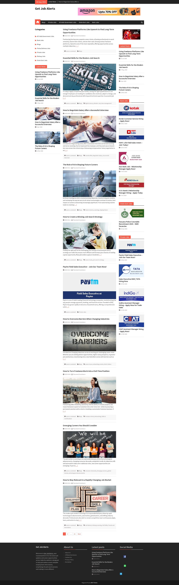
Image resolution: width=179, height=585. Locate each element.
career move (88, 364)
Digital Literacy (89, 103)
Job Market (88, 525)
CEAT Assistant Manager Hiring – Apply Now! (131, 330)
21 (74, 534)
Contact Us (68, 557)
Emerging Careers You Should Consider (80, 425)
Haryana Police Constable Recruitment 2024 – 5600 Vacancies (129, 224)
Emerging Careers (102, 471)
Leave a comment (71, 51)
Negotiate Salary (97, 155)
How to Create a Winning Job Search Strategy (82, 216)
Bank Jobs (95, 22)
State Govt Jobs (84, 22)
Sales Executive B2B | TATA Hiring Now (129, 280)
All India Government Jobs (67, 22)
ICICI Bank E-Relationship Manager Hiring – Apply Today (131, 191)
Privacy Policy (69, 560)
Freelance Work (89, 416)
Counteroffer (88, 155)
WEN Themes (94, 583)
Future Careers (89, 210)
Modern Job (97, 103)
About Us (68, 552)
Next (79, 534)
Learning (96, 210)
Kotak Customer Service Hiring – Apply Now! (131, 120)
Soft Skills (105, 525)
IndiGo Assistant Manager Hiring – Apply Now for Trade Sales (130, 305)
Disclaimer (68, 562)
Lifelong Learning (97, 525)
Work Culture (107, 364)
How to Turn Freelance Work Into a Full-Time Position (86, 371)
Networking (98, 416)
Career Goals (88, 260)
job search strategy (98, 260)
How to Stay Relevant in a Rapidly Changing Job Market (87, 480)
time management (106, 103)
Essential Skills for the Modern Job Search (81, 58)
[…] (77, 46)
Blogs (43, 22)
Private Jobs (52, 22)
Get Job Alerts (45, 9)
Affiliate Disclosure (71, 555)
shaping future (104, 210)
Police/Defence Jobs (43, 48)
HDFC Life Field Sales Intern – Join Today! (131, 144)
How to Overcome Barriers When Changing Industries (86, 319)
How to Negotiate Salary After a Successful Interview (86, 110)
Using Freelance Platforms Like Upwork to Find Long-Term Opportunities (131, 53)
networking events (98, 364)
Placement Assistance (79, 36)
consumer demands (90, 471)
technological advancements (77, 473)
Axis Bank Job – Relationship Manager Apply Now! (130, 168)
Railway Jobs (41, 56)
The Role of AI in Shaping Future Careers (80, 164)
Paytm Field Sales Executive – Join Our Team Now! (85, 266)
